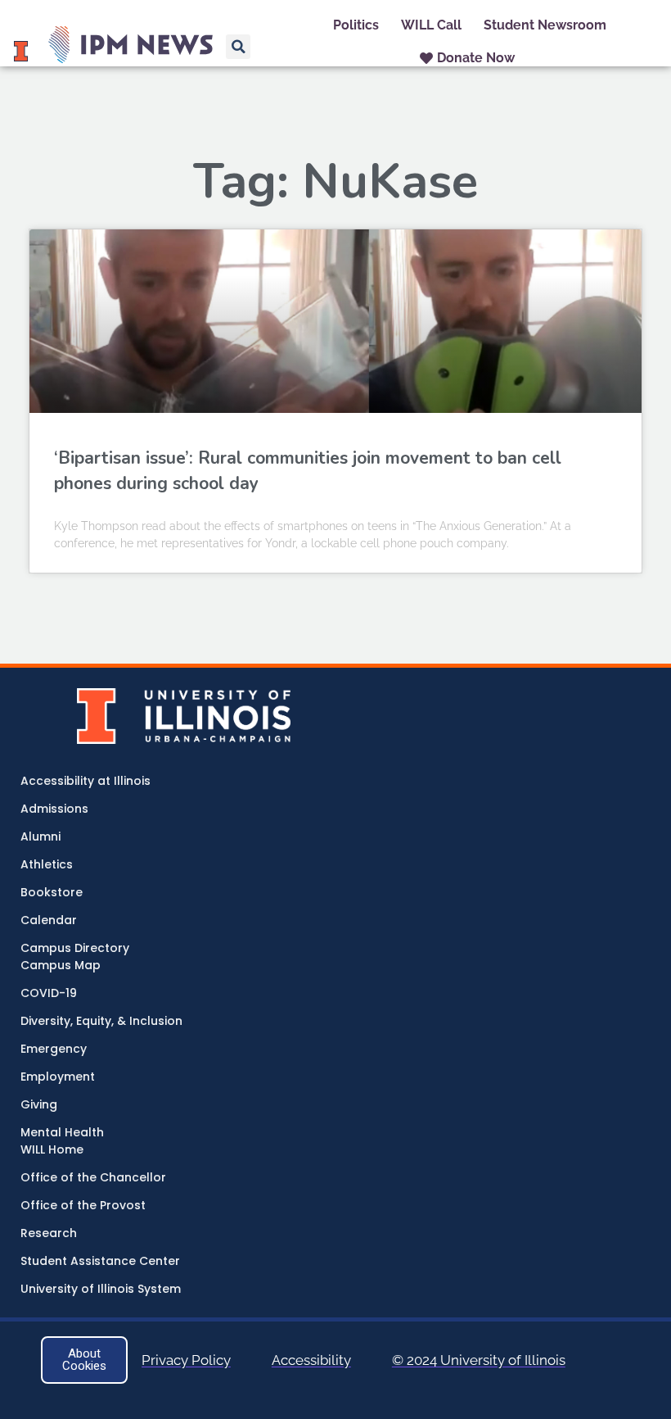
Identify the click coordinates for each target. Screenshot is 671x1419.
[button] (238, 46)
